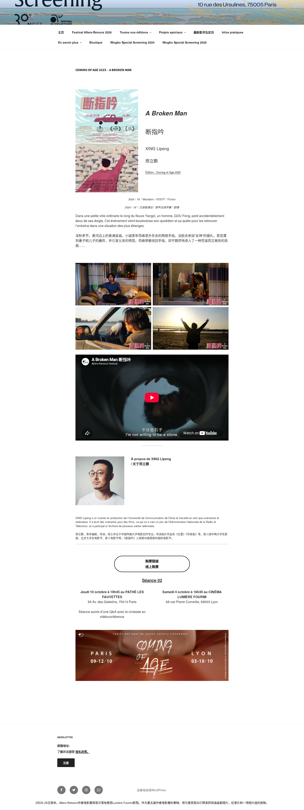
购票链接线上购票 (152, 564)
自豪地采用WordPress (151, 790)
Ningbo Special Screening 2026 (185, 42)
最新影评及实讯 (204, 32)
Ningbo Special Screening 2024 (132, 42)
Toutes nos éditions (134, 32)
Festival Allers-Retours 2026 (92, 32)
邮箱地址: (63, 745)
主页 (61, 32)
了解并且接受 (73, 751)
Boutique (95, 42)
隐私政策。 (82, 751)
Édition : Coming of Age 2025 (163, 172)
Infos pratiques (232, 32)
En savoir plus (68, 42)
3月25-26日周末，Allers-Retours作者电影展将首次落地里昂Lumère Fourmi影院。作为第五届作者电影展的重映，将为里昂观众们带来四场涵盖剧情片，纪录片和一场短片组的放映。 (152, 802)
